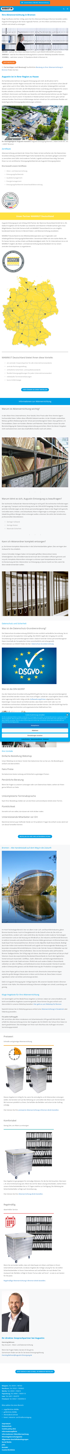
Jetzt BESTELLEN (9, 62)
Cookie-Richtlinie (25, 739)
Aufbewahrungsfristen (38, 699)
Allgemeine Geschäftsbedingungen (15, 1439)
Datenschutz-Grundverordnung (43, 644)
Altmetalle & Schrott (11, 1415)
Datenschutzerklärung (36, 739)
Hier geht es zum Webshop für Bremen (47, 1004)
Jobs (3, 1445)
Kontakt (5, 1447)
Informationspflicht (9, 1431)
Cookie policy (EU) (9, 1429)
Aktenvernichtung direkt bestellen (31, 1194)
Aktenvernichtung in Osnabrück (53, 1009)
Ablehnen (35, 730)
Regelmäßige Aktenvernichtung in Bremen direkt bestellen (24, 1281)
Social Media (6, 1442)
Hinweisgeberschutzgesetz (12, 1437)
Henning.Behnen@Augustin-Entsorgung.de (17, 1355)
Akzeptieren (35, 725)
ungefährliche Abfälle (11, 1409)
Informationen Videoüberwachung (15, 1434)
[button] (67, 715)
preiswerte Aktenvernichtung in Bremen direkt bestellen (39, 1110)
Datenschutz (6, 1426)
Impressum (46, 739)
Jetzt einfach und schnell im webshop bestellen (35, 1371)
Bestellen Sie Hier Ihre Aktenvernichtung (35, 836)
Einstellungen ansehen (35, 735)
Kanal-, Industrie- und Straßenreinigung (17, 1417)
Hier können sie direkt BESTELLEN (35, 390)
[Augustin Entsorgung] (7, 9)
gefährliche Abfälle (10, 1412)
